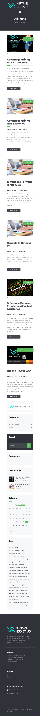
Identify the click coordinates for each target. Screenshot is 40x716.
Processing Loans (14, 587)
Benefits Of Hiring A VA (19, 244)
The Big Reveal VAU (19, 371)
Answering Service (14, 553)
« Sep (10, 531)
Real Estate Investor (22, 590)
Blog (8, 677)
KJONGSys (23, 709)
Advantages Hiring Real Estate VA (18, 122)
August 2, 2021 (11, 251)
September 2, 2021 (13, 68)
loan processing (14, 579)
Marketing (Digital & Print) (15, 659)
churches (12, 567)
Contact (9, 675)
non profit (18, 585)
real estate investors (15, 593)
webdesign (23, 605)
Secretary (12, 596)
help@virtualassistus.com (17, 690)
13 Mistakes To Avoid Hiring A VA (19, 183)
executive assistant (23, 570)
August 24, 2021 (12, 129)
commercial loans (21, 567)
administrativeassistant (16, 550)
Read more (13, 88)
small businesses (14, 602)
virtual (17, 605)
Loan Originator (22, 576)
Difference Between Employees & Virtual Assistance (19, 306)
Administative (13, 547)
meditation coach (24, 582)
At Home (18, 559)
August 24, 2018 (12, 376)
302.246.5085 (13, 693)
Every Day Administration (15, 657)
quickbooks (24, 587)
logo (10, 582)
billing (11, 562)
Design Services (12, 661)
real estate (12, 590)
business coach (13, 564)
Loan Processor (24, 579)
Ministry (11, 585)
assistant (11, 559)
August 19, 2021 (12, 190)
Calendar (22, 564)
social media (24, 602)
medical (15, 582)
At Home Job (25, 559)
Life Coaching (13, 576)
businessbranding (19, 562)
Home (17, 22)
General (28, 39)
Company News (25, 350)
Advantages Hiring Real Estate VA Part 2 (19, 61)
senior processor (14, 599)
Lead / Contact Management (16, 655)
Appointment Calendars (16, 556)
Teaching (11, 605)
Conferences (13, 570)
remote (24, 593)
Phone (24, 585)
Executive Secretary (15, 573)
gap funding (26, 573)
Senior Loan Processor (22, 596)
